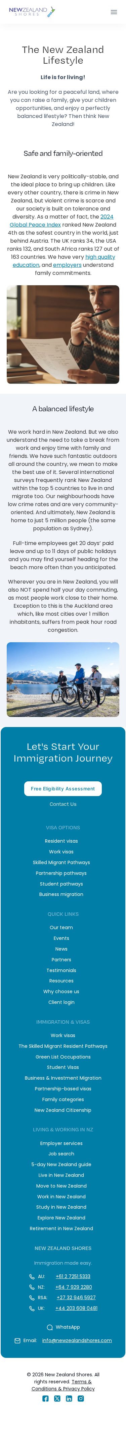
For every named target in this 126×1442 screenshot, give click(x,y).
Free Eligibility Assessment (63, 788)
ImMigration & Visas (63, 1022)
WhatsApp (68, 1327)
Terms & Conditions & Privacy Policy (63, 1385)
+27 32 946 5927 (76, 1297)
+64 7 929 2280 (73, 1287)
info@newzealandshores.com (77, 1340)
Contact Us (63, 804)
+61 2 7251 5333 (73, 1276)
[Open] (114, 12)
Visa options (63, 827)
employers (67, 265)
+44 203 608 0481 (76, 1308)
